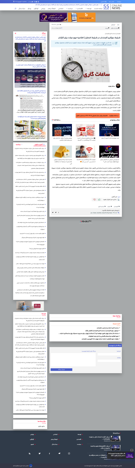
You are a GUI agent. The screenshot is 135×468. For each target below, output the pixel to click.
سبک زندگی (22, 9)
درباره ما (119, 1)
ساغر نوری (111, 86)
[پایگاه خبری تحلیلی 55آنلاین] (113, 7)
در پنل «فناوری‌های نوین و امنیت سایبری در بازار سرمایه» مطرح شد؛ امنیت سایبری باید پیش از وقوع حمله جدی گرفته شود (29, 157)
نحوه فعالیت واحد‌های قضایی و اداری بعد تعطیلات (103, 336)
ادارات (109, 206)
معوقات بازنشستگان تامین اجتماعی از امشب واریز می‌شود (30, 268)
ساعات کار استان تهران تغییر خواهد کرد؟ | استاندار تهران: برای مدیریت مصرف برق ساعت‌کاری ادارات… (88, 333)
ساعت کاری (101, 206)
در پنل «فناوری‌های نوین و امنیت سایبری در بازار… (100, 447)
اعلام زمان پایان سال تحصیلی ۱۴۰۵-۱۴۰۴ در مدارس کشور (92, 116)
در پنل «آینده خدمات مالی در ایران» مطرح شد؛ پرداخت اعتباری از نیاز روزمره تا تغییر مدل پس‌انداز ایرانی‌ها (29, 150)
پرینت (106, 28)
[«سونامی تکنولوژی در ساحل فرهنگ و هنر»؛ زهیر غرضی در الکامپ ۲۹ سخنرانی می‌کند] (30, 78)
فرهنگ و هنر (52, 9)
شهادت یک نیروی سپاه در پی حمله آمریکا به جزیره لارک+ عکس (30, 263)
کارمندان (116, 206)
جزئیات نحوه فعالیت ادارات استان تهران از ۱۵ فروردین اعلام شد (100, 339)
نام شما (119, 351)
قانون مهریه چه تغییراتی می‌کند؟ (36, 248)
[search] (15, 9)
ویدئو (30, 9)
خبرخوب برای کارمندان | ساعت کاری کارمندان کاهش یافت (102, 331)
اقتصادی (80, 9)
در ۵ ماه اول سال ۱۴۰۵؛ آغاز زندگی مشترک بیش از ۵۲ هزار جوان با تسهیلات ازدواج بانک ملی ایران (29, 174)
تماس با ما (112, 1)
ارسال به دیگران (114, 28)
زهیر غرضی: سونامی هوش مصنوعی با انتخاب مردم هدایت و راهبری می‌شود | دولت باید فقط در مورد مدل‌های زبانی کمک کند (30, 39)
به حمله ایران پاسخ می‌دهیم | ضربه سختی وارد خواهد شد (31, 222)
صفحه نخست (98, 9)
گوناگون (36, 9)
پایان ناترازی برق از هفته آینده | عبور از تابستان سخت (32, 211)
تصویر (33, 444)
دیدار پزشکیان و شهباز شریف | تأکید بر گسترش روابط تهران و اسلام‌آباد (30, 228)
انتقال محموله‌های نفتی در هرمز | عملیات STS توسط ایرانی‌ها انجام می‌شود (30, 192)
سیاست (71, 9)
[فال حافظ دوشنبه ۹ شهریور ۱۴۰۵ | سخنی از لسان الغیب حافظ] (130, 455)
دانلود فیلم (41, 426)
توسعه (89, 9)
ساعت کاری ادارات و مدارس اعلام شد (108, 328)
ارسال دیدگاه (61, 370)
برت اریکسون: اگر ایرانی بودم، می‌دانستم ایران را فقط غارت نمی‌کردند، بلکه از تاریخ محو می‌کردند (31, 92)
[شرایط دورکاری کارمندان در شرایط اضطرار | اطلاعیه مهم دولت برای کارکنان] (56, 212)
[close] (131, 450)
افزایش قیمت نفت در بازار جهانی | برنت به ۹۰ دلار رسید (32, 233)
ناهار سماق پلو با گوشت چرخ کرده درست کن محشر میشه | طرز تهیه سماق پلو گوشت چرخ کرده (29, 277)
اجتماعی (61, 9)
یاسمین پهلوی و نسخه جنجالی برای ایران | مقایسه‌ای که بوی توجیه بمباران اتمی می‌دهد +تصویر (30, 217)
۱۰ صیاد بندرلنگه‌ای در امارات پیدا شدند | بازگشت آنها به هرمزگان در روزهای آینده (29, 199)
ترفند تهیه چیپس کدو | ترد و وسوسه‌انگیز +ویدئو (33, 237)
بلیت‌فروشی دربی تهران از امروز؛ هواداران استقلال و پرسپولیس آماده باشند (30, 258)
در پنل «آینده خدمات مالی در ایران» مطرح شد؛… (99, 438)
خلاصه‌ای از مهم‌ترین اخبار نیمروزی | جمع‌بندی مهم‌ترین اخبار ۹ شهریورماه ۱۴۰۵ (30, 243)
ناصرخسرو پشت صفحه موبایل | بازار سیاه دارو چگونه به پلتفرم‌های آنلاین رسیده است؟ (32, 117)
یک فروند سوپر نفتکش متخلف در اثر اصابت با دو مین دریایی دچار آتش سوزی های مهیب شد (30, 284)
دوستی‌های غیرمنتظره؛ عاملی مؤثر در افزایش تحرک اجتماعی (30, 272)
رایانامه (119, 358)
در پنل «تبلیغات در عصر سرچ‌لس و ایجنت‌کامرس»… (99, 456)
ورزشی (43, 9)
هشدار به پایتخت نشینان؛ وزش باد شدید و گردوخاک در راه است (29, 252)
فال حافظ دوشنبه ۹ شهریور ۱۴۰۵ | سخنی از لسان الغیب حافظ (82, 5)
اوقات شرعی (104, 1)
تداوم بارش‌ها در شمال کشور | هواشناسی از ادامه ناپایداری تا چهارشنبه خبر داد (30, 206)
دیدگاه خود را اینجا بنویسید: (88, 351)
